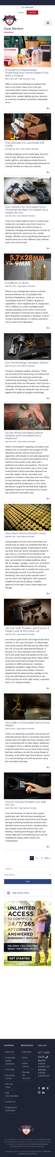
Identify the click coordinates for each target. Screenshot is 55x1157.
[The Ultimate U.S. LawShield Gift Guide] (27, 126)
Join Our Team (9, 1085)
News (25, 1058)
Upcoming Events (10, 1076)
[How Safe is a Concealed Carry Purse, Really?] (27, 706)
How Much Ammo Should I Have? (25, 533)
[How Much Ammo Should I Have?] (27, 517)
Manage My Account (26, 1075)
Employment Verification (10, 1109)
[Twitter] (47, 1088)
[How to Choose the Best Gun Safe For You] (27, 785)
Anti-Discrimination (10, 1094)
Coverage (9, 1069)
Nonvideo (26, 79)
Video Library (25, 1065)
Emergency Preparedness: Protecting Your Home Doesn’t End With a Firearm (26, 72)
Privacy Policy (32, 1154)
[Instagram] (39, 1092)
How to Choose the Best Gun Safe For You (25, 803)
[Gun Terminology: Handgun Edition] (27, 346)
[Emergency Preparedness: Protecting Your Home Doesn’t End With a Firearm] (27, 51)
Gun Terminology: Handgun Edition (27, 362)
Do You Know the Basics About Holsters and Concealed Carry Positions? (24, 435)
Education (27, 1052)
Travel (33, 79)
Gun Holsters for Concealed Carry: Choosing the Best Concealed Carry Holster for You (26, 209)
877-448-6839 (27, 7)
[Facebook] (39, 1088)
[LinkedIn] (43, 1092)
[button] (27, 893)
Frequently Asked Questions (10, 1061)
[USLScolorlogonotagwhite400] (10, 20)
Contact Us (10, 1102)
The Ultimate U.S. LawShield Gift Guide (24, 144)
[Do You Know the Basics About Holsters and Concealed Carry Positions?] (27, 417)
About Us (9, 1052)
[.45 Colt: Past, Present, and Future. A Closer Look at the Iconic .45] (27, 612)
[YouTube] (43, 1088)
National (28, 149)
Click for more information (39, 1144)
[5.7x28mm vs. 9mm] (27, 267)
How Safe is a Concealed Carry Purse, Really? (27, 724)
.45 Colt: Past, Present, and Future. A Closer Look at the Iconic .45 (27, 629)
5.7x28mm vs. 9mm (17, 282)
